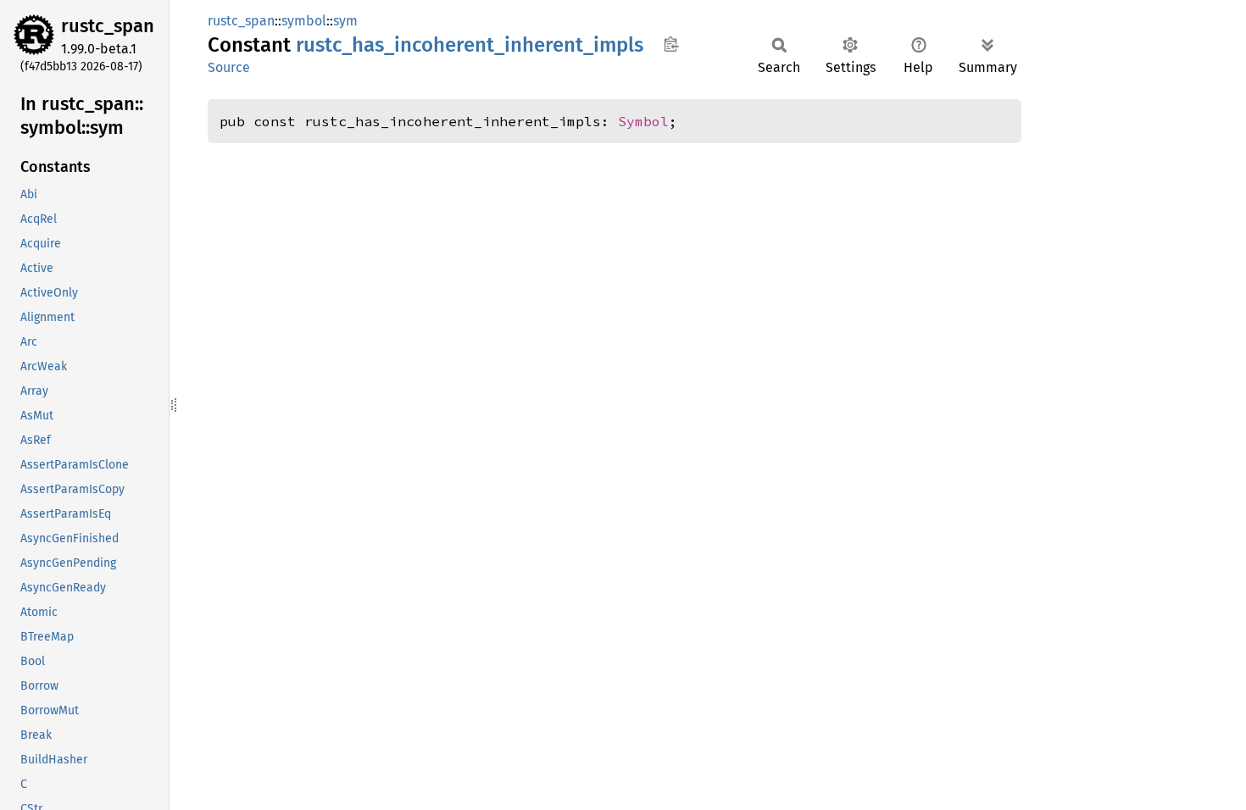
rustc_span (107, 25)
